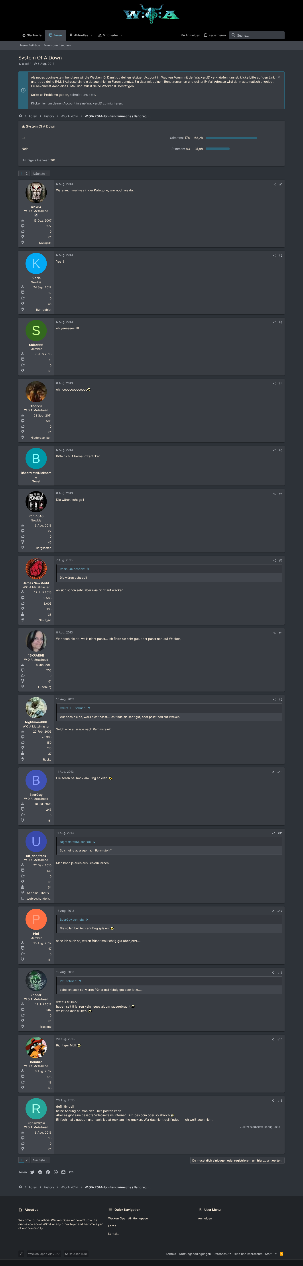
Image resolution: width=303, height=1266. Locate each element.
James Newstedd (36, 583)
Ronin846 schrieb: (72, 569)
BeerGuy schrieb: (72, 919)
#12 (279, 911)
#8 (280, 633)
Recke (47, 759)
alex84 (26, 63)
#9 (280, 699)
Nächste (39, 173)
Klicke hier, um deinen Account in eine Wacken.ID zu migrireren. (77, 103)
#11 (280, 833)
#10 (279, 772)
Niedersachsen (41, 437)
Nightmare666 (36, 722)
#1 (280, 184)
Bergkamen (43, 548)
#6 (280, 493)
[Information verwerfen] (278, 77)
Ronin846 (36, 516)
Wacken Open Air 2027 (44, 1254)
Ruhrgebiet (43, 309)
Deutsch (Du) (77, 1254)
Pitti (36, 934)
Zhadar (36, 995)
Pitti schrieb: (68, 981)
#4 (280, 383)
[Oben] (276, 1253)
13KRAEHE (36, 655)
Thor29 (36, 406)
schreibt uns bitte (82, 94)
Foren (112, 1226)
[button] (91, 35)
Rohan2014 (36, 1123)
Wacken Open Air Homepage (128, 1218)
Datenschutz (222, 1254)
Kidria (36, 278)
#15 (279, 1100)
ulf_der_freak (36, 856)
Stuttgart (45, 242)
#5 (280, 450)
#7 (280, 560)
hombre (36, 1062)
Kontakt (113, 1233)
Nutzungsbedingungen (195, 1254)
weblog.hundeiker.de (41, 898)
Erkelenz (45, 1026)
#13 (279, 972)
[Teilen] (275, 184)
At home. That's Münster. (44, 893)
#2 (280, 255)
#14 (279, 1039)
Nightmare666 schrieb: (76, 841)
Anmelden (205, 1218)
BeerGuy (36, 794)
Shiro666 (36, 345)
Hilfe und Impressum (248, 1254)
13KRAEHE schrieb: (73, 708)
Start (268, 1254)
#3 (280, 322)
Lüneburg (44, 687)
